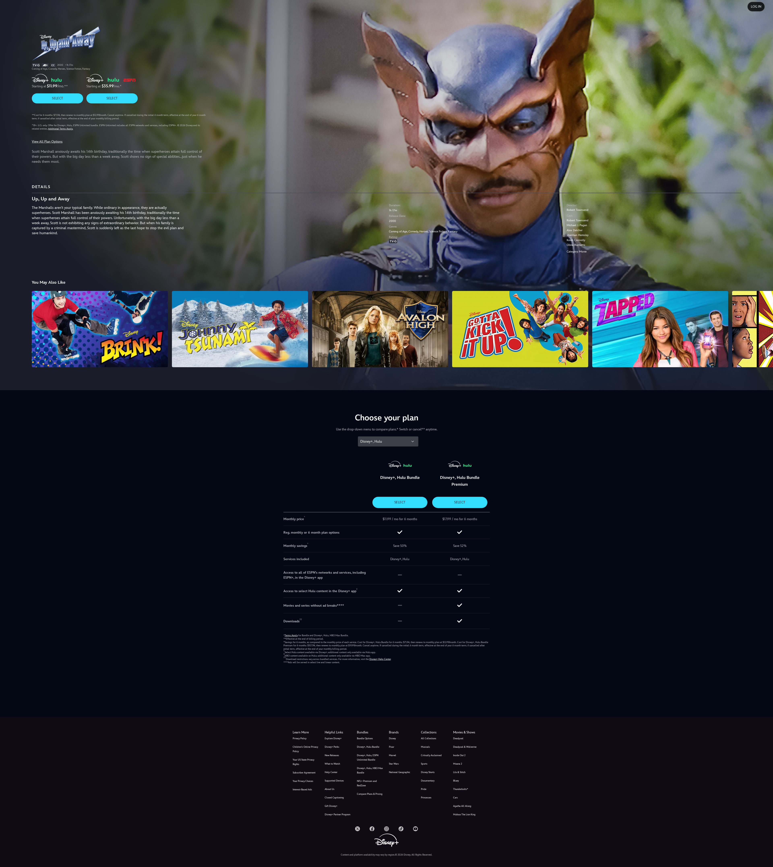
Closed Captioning (334, 797)
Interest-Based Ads (302, 789)
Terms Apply (291, 635)
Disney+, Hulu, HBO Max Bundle (370, 770)
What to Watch (332, 763)
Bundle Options (365, 738)
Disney (392, 738)
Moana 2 (457, 763)
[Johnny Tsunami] (240, 329)
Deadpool (458, 738)
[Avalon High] (380, 329)
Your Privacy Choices (303, 781)
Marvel (392, 755)
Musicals (425, 746)
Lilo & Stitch (459, 772)
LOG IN (756, 6)
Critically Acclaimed (431, 755)
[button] (338, 732)
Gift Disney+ (331, 806)
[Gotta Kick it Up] (520, 329)
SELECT (57, 98)
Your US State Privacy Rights (303, 762)
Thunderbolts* (460, 789)
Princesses (426, 797)
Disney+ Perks (332, 746)
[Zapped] (660, 329)
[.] (357, 828)
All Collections (428, 738)
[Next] (765, 328)
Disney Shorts (428, 772)
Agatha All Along (462, 806)
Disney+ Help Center (380, 659)
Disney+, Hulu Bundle (368, 746)
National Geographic (399, 772)
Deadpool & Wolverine (464, 746)
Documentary (427, 780)
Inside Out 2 (459, 755)
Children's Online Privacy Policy (305, 749)
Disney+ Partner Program (337, 814)
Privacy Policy (299, 738)
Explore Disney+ (333, 738)
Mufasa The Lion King (464, 814)
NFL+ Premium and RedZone (367, 783)
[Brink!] (100, 329)
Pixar (391, 746)
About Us (329, 789)
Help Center (331, 772)
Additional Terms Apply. (60, 128)
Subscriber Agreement (304, 772)
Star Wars (394, 763)
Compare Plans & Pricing (369, 794)
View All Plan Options (47, 141)
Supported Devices (334, 780)
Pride (423, 789)
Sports (424, 763)
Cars (455, 797)
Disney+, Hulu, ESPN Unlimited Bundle (367, 757)
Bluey (456, 780)
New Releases (332, 755)
